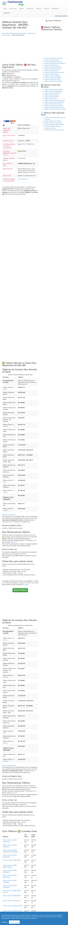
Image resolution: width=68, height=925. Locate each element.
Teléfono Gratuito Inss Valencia (53, 123)
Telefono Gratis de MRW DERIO (12, 895)
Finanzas (46, 8)
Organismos (55, 8)
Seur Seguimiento (23, 179)
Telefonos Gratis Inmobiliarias (52, 78)
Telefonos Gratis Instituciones (52, 69)
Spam (5, 8)
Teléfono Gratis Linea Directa (52, 93)
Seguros (21, 8)
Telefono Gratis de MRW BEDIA (12, 860)
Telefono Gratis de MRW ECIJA (11, 901)
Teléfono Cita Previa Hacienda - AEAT (55, 109)
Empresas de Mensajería (51, 74)
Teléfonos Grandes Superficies (53, 67)
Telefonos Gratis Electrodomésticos (54, 72)
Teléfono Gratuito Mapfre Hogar (53, 91)
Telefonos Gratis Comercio (51, 60)
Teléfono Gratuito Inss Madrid (52, 121)
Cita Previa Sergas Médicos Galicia (54, 124)
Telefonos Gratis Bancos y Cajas (53, 58)
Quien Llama (13, 8)
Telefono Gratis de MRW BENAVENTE (10, 871)
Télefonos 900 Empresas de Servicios (15, 33)
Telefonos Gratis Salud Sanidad (53, 81)
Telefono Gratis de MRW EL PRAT (12, 911)
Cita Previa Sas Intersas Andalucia (54, 130)
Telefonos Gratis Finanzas (51, 65)
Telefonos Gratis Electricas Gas (53, 62)
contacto (26, 584)
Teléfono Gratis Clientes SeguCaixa (54, 102)
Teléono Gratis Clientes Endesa (53, 104)
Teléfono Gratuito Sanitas (51, 95)
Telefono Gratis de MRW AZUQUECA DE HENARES (10, 851)
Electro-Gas (30, 8)
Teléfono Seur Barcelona (9, 514)
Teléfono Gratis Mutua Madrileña (53, 89)
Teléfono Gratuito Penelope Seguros (54, 100)
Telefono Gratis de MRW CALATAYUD (10, 876)
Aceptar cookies (14, 922)
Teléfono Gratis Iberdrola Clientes (53, 105)
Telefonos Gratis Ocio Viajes (52, 79)
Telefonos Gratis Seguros (51, 70)
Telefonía (38, 8)
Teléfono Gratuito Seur (50, 98)
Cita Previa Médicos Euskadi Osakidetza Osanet (52, 127)
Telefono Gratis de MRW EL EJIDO (12, 906)
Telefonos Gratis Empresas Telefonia (54, 63)
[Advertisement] (20, 49)
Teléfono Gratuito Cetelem (51, 97)
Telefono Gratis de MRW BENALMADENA (10, 866)
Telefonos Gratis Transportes (52, 76)
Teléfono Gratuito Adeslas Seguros (54, 107)
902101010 (14, 542)
